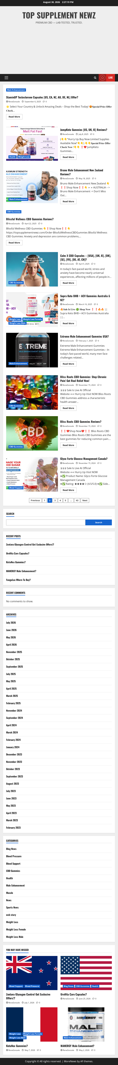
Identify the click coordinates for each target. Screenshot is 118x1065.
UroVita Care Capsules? (17, 553)
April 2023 (11, 813)
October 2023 (13, 769)
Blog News (11, 849)
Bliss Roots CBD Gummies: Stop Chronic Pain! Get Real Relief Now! (32, 392)
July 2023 (11, 791)
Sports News (12, 907)
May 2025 (11, 681)
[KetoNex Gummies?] (31, 1024)
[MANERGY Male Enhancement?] (86, 1024)
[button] (6, 77)
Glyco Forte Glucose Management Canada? (32, 474)
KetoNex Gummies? (16, 562)
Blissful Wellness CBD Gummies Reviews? (30, 219)
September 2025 (14, 666)
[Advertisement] (59, 47)
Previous (35, 500)
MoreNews (70, 1061)
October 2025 (13, 659)
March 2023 (12, 820)
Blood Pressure (14, 856)
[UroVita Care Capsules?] (86, 973)
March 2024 (12, 732)
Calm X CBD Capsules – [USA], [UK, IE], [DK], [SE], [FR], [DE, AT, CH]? (32, 269)
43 (77, 500)
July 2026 (11, 622)
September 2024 (14, 718)
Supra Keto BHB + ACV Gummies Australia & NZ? (32, 309)
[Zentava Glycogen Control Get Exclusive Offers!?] (31, 973)
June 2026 (11, 630)
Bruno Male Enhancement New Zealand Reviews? (32, 186)
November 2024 (14, 710)
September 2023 (14, 776)
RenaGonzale (14, 101)
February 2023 (13, 827)
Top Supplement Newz (59, 15)
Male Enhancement (16, 90)
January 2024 (12, 747)
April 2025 (11, 688)
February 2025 (13, 703)
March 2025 (12, 696)
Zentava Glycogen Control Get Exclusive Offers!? (30, 544)
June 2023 (11, 798)
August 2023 (12, 783)
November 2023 (14, 762)
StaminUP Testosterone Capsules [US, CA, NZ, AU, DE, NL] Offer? (42, 97)
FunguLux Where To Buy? (18, 580)
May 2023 (11, 805)
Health (12, 156)
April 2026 (11, 644)
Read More (15, 117)
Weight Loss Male (17, 323)
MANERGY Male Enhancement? (21, 571)
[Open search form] (95, 78)
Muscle (9, 893)
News (8, 900)
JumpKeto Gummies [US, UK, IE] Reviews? (32, 143)
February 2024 (13, 740)
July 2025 (11, 674)
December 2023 (14, 754)
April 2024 (11, 725)
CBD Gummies (13, 211)
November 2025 (14, 652)
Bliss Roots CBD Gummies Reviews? (32, 433)
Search (10, 514)
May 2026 (11, 637)
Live (110, 77)
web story (11, 915)
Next (84, 500)
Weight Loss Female (32, 319)
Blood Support (16, 487)
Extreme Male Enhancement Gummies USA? (32, 350)
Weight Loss (24, 156)
